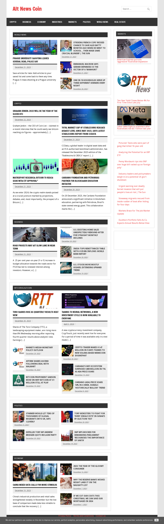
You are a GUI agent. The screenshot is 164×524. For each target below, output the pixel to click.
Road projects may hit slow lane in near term (34, 247)
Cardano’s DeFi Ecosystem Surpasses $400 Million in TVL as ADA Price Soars (90, 369)
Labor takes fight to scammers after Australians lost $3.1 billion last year (134, 127)
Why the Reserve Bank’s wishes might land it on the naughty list (89, 482)
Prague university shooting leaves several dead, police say (31, 60)
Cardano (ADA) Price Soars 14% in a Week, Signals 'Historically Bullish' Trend (90, 385)
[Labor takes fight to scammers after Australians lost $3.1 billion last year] (134, 124)
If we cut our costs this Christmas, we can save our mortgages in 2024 (88, 499)
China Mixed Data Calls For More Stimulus (35, 484)
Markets (72, 22)
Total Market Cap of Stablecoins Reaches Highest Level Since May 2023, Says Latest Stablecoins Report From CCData (83, 130)
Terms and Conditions (83, 516)
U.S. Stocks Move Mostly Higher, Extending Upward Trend (87, 267)
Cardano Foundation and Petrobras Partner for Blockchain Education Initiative (80, 181)
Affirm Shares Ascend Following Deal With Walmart (37, 364)
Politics (86, 22)
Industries (57, 22)
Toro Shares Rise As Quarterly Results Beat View (35, 313)
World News (102, 22)
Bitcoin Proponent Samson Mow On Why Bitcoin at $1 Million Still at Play (41, 380)
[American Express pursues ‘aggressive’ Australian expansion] (134, 57)
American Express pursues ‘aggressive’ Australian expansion (132, 60)
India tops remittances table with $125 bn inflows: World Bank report (89, 251)
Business (27, 22)
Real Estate (120, 22)
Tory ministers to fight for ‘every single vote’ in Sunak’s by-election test (89, 416)
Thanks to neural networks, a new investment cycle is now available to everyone (81, 315)
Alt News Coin (27, 8)
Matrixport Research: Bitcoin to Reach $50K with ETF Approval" (33, 179)
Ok (156, 520)
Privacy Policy (64, 516)
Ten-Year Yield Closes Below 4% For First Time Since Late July (133, 101)
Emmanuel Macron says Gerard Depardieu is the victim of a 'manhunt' (85, 67)
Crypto (13, 22)
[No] (161, 520)
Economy (41, 22)
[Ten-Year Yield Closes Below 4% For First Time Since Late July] (134, 98)
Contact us (101, 516)
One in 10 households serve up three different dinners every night (89, 83)
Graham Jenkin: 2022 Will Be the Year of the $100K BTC (35, 112)
